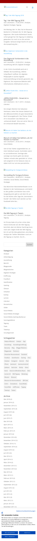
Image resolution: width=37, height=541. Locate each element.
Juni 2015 (7, 418)
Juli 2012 (7, 491)
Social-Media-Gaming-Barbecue (14, 317)
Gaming (6, 285)
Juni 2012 (7, 494)
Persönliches (8, 304)
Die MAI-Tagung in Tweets (13, 213)
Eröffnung (7, 276)
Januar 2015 (8, 434)
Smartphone (13, 384)
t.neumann (10, 22)
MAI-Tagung (16, 374)
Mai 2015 (7, 421)
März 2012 (7, 500)
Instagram (14, 361)
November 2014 (9, 440)
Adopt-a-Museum (9, 341)
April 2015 (7, 425)
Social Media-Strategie (11, 314)
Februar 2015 (8, 431)
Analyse (27, 22)
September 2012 (9, 485)
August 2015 (8, 412)
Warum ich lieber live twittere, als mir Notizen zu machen (18, 139)
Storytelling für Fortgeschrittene (16, 175)
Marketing (24, 374)
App (24, 341)
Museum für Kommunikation (13, 380)
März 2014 (7, 462)
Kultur (26, 367)
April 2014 (7, 459)
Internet (21, 361)
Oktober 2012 (8, 481)
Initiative (7, 180)
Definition (16, 351)
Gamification (8, 282)
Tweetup (7, 330)
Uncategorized (9, 333)
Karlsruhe (14, 367)
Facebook (24, 354)
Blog (13, 348)
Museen (7, 377)
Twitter (14, 390)
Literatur (7, 104)
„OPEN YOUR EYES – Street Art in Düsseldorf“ (16, 99)
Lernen (6, 298)
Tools (5, 326)
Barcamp (7, 348)
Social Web (8, 387)
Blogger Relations (21, 348)
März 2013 (7, 475)
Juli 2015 (7, 415)
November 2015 (9, 406)
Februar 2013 (8, 478)
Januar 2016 (8, 402)
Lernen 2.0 (8, 374)
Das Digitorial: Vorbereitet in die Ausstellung (16, 59)
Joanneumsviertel (23, 364)
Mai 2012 (7, 497)
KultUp (6, 295)
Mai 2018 (7, 399)
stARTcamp (16, 387)
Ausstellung (8, 65)
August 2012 (8, 488)
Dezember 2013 (9, 466)
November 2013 (9, 469)
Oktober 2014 (8, 444)
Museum (13, 377)
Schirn (6, 384)
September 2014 (9, 447)
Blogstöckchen (9, 269)
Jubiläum (7, 367)
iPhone (6, 364)
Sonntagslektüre (9, 320)
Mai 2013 (7, 472)
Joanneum (13, 364)
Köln (28, 371)
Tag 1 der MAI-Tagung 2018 (14, 20)
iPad (27, 361)
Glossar (6, 288)
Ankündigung (8, 257)
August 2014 (8, 450)
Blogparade (8, 266)
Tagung (18, 25)
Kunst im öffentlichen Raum (17, 371)
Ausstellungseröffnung (19, 345)
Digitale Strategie (10, 25)
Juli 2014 (7, 453)
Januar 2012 (8, 504)
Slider (6, 307)
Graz (29, 358)
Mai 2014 (7, 456)
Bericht (15, 65)
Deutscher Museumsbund (12, 354)
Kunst (6, 371)
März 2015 (7, 428)
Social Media (8, 144)
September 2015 (9, 409)
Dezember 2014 (9, 437)
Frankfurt (7, 279)
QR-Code (25, 380)
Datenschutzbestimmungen (25, 511)
